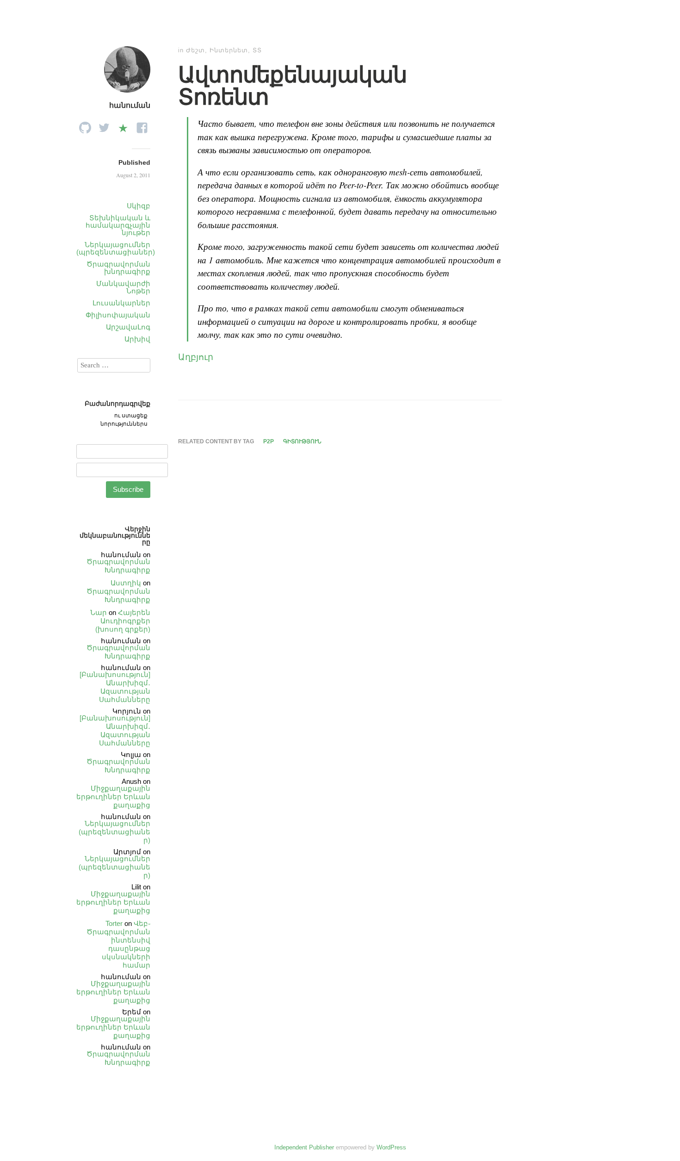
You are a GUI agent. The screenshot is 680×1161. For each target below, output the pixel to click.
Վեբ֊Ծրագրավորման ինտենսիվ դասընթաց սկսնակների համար (118, 944)
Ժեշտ (195, 50)
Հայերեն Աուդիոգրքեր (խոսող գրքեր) (122, 620)
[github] (85, 125)
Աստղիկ (126, 583)
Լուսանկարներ (121, 303)
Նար (98, 612)
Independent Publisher (304, 1147)
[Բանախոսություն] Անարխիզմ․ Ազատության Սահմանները (115, 687)
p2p (268, 441)
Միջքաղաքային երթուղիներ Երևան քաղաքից (113, 796)
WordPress (391, 1147)
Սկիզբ (138, 206)
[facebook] (142, 125)
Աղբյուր (195, 356)
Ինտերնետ (229, 50)
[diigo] (123, 125)
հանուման (129, 105)
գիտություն (302, 441)
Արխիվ (137, 339)
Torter (114, 923)
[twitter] (104, 125)
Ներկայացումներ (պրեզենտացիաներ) (115, 248)
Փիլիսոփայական (118, 315)
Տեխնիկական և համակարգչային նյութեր (118, 225)
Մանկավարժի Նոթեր (123, 287)
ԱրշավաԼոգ (128, 327)
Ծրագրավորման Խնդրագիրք (118, 566)
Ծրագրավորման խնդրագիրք (118, 267)
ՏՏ (257, 50)
